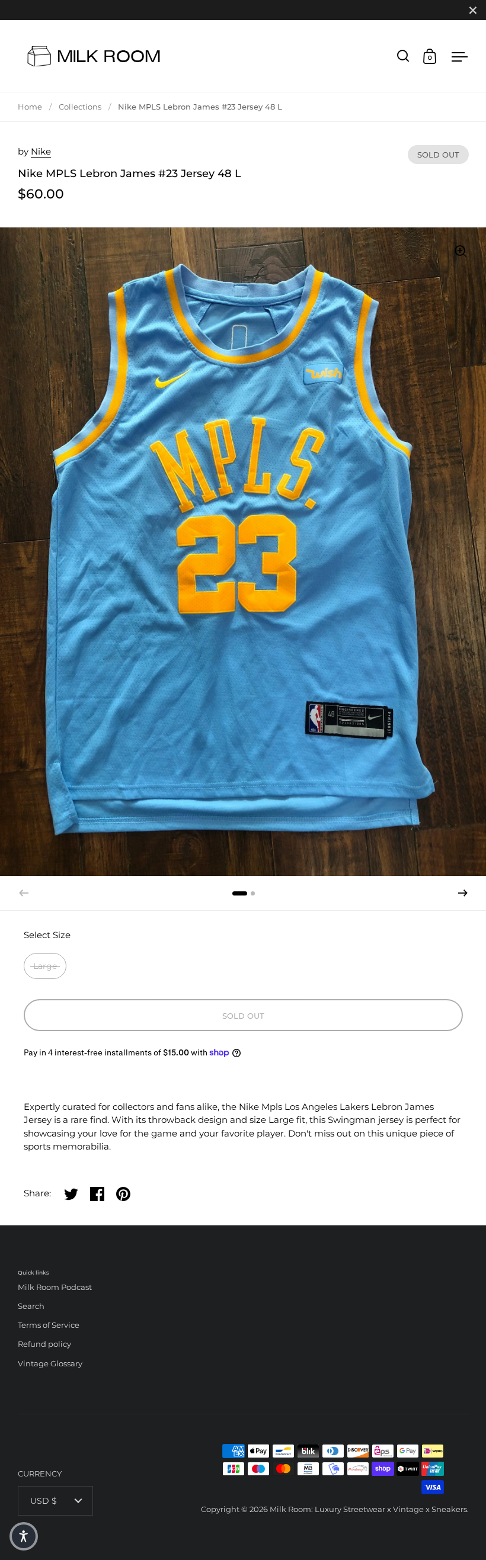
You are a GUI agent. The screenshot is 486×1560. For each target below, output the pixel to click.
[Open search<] (403, 56)
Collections (80, 106)
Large (45, 966)
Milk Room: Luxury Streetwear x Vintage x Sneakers (368, 1509)
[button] (463, 893)
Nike (41, 151)
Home (30, 106)
